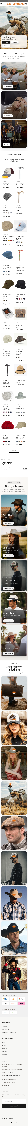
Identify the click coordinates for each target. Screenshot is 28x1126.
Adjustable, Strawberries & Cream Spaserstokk (20, 268)
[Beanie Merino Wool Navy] (9, 441)
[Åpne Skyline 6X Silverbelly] (14, 894)
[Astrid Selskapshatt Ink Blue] (22, 412)
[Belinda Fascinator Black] (9, 412)
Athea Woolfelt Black (21, 295)
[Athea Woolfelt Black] (17, 299)
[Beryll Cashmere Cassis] (11, 241)
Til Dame (15, 42)
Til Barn (6, 45)
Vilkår (11, 1118)
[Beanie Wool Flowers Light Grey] (9, 213)
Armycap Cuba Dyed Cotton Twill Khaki (20, 437)
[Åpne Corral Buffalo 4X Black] (14, 926)
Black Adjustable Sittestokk (6, 382)
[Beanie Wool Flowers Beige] (6, 213)
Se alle (25, 468)
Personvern (5, 1118)
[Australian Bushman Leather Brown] (19, 357)
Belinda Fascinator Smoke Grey (6, 408)
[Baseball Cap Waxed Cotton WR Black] (6, 300)
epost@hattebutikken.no (13, 1075)
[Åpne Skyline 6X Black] (10, 784)
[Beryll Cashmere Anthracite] (4, 241)
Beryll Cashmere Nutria (8, 237)
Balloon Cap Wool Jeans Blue (7, 267)
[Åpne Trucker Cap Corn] (14, 856)
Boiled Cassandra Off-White (6, 351)
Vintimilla (4, 1051)
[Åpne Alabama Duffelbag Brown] (14, 692)
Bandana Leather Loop (7, 324)
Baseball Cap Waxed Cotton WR (7, 296)
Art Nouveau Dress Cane (20, 183)
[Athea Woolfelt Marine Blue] (24, 299)
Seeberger (4, 1048)
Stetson (4, 1042)
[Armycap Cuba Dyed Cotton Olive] (19, 441)
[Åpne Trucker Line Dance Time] (14, 719)
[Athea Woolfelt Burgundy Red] (19, 299)
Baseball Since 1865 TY (7, 183)
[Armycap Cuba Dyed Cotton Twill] (22, 441)
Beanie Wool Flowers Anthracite (7, 209)
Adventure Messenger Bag (19, 325)
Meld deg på (14, 1106)
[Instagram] (16, 1122)
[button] (26, 4)
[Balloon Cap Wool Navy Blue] (9, 271)
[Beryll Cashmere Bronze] (9, 241)
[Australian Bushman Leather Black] (17, 357)
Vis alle (14, 450)
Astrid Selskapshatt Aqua (20, 408)
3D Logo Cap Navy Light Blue (20, 238)
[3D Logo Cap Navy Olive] (22, 242)
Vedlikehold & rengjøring (9, 1032)
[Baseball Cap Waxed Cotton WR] (4, 300)
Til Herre (6, 42)
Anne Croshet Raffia (20, 381)
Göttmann (4, 1045)
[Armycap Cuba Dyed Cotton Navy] (17, 441)
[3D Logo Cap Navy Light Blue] (19, 242)
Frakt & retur (5, 1029)
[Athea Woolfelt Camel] (22, 299)
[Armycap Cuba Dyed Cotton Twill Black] (24, 441)
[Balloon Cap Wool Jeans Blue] (4, 271)
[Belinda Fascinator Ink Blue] (11, 412)
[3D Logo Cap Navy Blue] (17, 242)
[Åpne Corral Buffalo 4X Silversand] (14, 749)
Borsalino (4, 1054)
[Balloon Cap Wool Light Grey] (6, 271)
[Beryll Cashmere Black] (6, 241)
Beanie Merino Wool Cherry (7, 437)
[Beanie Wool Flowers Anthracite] (4, 213)
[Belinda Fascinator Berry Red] (6, 412)
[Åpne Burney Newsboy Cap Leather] (14, 820)
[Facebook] (11, 1122)
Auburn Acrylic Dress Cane (20, 209)
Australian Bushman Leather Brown (19, 352)
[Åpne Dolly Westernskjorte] (14, 973)
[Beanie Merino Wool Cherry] (4, 441)
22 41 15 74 (10, 1072)
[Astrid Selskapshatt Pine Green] (24, 412)
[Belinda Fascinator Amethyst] (4, 412)
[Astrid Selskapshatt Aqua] (17, 412)
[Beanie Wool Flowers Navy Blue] (11, 213)
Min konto (4, 1026)
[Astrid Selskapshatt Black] (19, 412)
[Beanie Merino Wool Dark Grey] (6, 441)
